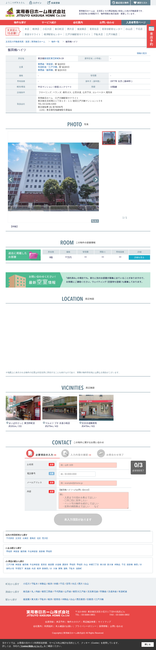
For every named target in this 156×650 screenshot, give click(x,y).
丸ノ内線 (36, 591)
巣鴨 (60, 568)
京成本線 (112, 591)
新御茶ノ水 (47, 568)
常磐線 (103, 591)
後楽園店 (81, 29)
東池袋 (27, 568)
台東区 (25, 538)
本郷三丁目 (94, 565)
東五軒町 (55, 58)
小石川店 (47, 29)
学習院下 (19, 568)
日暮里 (90, 599)
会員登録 (49, 622)
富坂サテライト (33, 34)
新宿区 (47, 58)
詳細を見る (139, 257)
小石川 (26, 583)
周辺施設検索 (89, 622)
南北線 (26, 591)
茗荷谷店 (94, 29)
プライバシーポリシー (85, 626)
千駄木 (72, 568)
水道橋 (58, 565)
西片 (80, 583)
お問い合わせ (116, 626)
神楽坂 (49, 64)
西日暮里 (81, 599)
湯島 (65, 568)
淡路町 (79, 568)
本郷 (56, 583)
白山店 (129, 29)
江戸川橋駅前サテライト (77, 34)
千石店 (139, 29)
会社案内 (37, 626)
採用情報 (103, 626)
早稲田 (9, 551)
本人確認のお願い (64, 626)
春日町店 (59, 29)
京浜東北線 (93, 591)
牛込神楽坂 (33, 551)
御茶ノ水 (138, 565)
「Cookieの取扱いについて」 (31, 646)
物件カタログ (73, 622)
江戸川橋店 (111, 34)
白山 (86, 565)
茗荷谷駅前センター (112, 29)
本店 (27, 29)
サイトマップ (104, 622)
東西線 (41, 64)
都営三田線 (47, 591)
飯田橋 (49, 70)
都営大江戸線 (79, 591)
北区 (39, 538)
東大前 (103, 565)
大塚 (55, 568)
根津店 (35, 29)
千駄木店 (98, 34)
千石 (124, 565)
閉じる (148, 644)
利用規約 (48, 626)
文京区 (18, 538)
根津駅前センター (53, 34)
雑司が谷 (10, 568)
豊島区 (33, 538)
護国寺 (65, 565)
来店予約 (60, 622)
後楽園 (51, 565)
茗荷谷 (44, 565)
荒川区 (45, 538)
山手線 (68, 591)
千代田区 (10, 538)
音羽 (68, 583)
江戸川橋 (53, 67)
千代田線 (58, 591)
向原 (34, 568)
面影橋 (42, 551)
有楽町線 (42, 67)
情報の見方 (142, 53)
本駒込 (117, 565)
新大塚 (110, 565)
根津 (39, 568)
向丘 (74, 583)
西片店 (70, 29)
